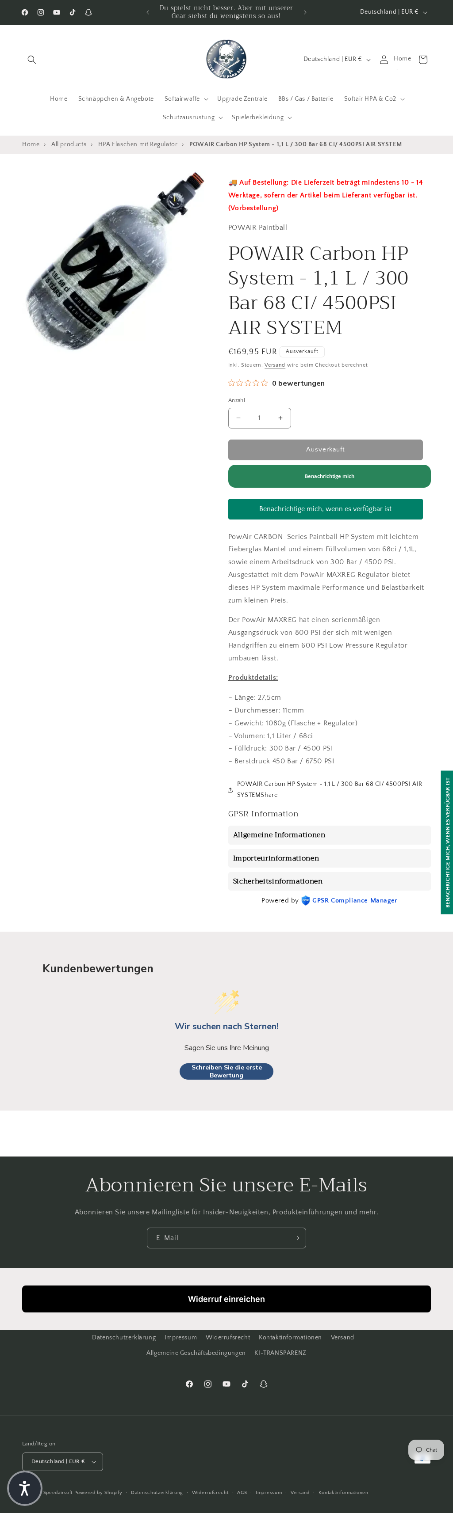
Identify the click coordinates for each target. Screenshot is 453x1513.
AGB (242, 1492)
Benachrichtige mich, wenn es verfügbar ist (325, 509)
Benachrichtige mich (329, 476)
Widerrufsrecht (228, 1337)
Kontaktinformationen (290, 1337)
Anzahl (236, 400)
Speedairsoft (58, 1492)
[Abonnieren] (296, 1238)
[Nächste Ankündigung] (305, 12)
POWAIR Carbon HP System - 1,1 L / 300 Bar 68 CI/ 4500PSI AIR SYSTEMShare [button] (329, 790)
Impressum (181, 1337)
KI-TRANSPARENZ (280, 1353)
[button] (32, 59)
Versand (275, 365)
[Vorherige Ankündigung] (147, 12)
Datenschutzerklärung (124, 1337)
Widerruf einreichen (226, 1299)
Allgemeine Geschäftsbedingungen (196, 1353)
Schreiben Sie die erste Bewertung (227, 1071)
